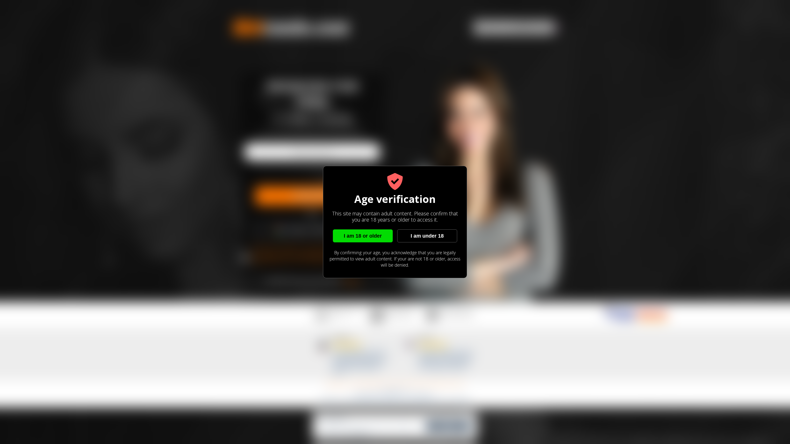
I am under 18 (427, 236)
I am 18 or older (363, 236)
